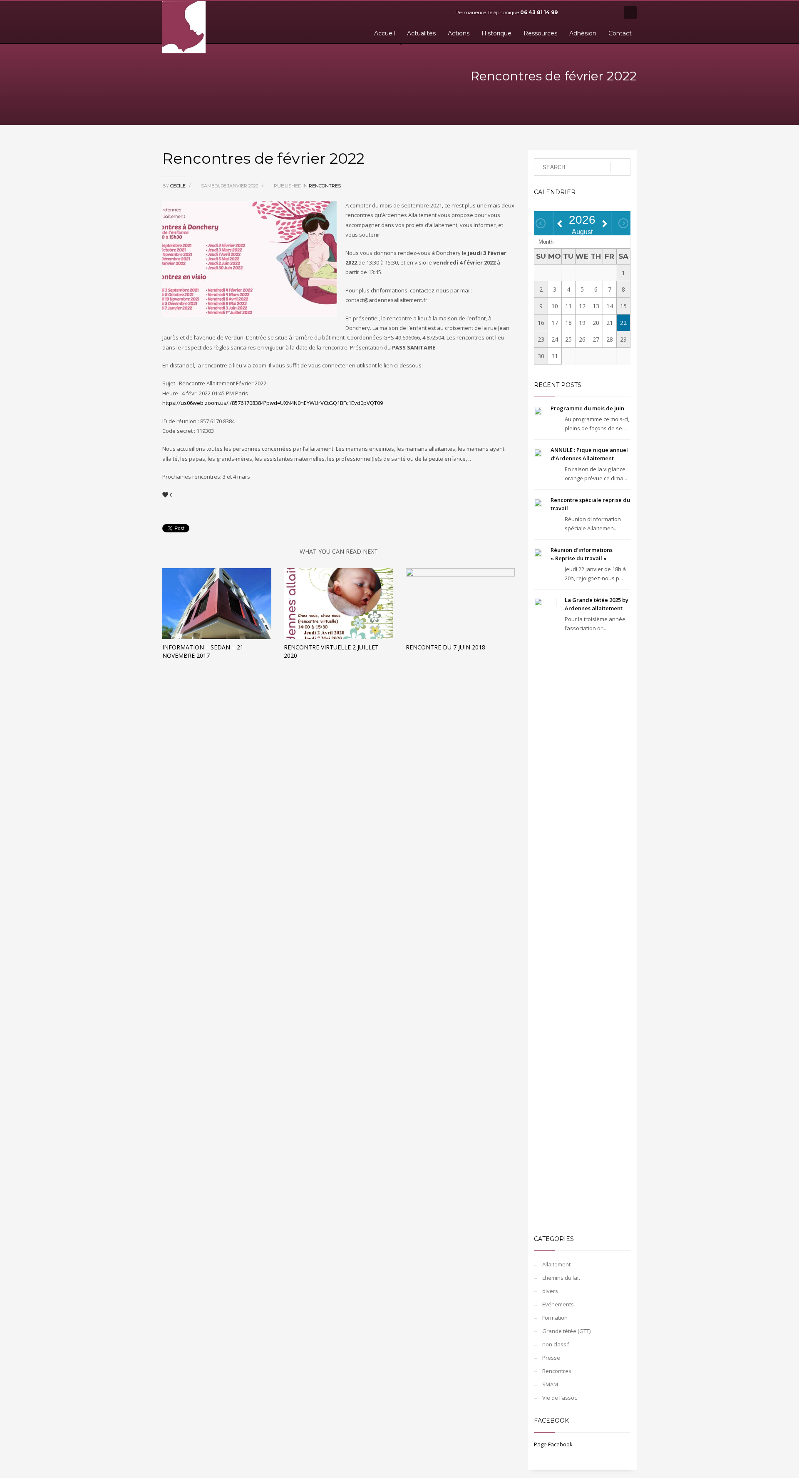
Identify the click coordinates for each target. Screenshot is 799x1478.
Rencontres (325, 186)
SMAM (550, 1384)
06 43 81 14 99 (539, 12)
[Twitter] (584, 12)
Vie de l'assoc (559, 1397)
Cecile (178, 186)
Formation (555, 1317)
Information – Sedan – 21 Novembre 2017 (202, 651)
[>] (623, 223)
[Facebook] (572, 12)
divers (550, 1291)
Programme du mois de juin (587, 408)
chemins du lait (561, 1277)
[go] (620, 167)
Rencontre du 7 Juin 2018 (445, 647)
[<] (541, 223)
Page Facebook (553, 1444)
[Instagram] (609, 12)
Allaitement (556, 1264)
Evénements (558, 1304)
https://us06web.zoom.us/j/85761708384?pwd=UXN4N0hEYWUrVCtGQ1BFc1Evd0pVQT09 (272, 403)
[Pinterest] (597, 12)
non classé (556, 1344)
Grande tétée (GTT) (566, 1331)
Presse (551, 1357)
